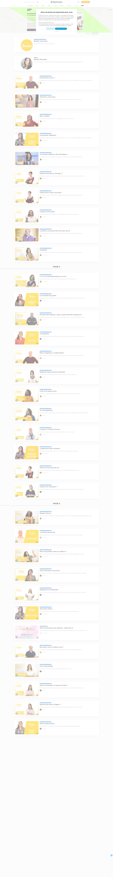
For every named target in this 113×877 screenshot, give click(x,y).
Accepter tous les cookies (61, 28)
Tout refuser (56, 31)
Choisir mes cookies (50, 28)
